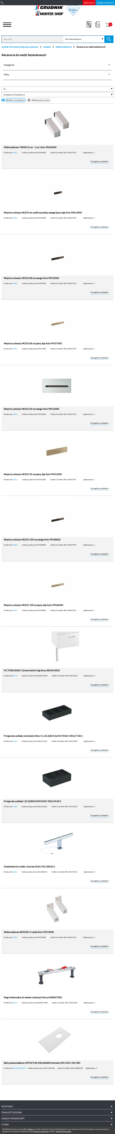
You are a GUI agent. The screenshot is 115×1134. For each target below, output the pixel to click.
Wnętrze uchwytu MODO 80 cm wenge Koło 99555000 (31, 278)
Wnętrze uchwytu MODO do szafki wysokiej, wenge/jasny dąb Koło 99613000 (43, 212)
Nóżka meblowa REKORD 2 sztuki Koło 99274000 (29, 932)
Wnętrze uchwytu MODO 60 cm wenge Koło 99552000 (31, 408)
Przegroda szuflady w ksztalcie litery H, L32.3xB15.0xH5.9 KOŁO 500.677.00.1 (43, 735)
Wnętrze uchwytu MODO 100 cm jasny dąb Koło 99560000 (33, 605)
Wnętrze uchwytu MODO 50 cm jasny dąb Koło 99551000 (33, 474)
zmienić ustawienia (41, 1131)
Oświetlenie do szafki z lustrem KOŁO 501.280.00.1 (29, 866)
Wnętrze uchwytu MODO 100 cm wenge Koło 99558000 (32, 539)
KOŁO (15, 152)
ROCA (15, 676)
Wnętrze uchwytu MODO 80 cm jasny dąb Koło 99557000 (33, 343)
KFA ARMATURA (19, 1068)
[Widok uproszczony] (28, 100)
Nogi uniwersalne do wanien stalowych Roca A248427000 (33, 997)
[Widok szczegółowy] (3, 100)
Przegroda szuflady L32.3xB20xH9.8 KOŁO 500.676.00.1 (32, 801)
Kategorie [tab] (9, 64)
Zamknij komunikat (63, 1131)
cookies (30, 1129)
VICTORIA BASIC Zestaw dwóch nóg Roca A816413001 (32, 670)
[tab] (57, 1106)
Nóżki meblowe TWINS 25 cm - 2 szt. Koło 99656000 (30, 147)
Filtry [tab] (6, 74)
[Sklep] (57, 14)
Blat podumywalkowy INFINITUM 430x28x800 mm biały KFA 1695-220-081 (42, 1062)
